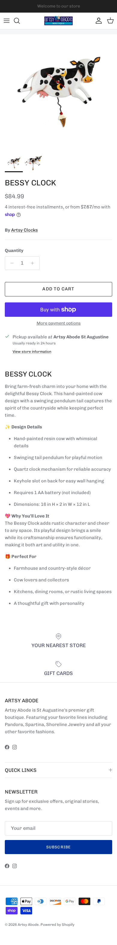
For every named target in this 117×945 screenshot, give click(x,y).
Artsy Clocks (24, 230)
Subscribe (58, 847)
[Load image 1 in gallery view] (58, 92)
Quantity (14, 250)
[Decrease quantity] (10, 263)
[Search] (19, 20)
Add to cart (58, 289)
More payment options (59, 323)
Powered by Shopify (57, 924)
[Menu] (6, 20)
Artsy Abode (28, 924)
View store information (32, 352)
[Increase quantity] (34, 263)
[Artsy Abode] (59, 21)
